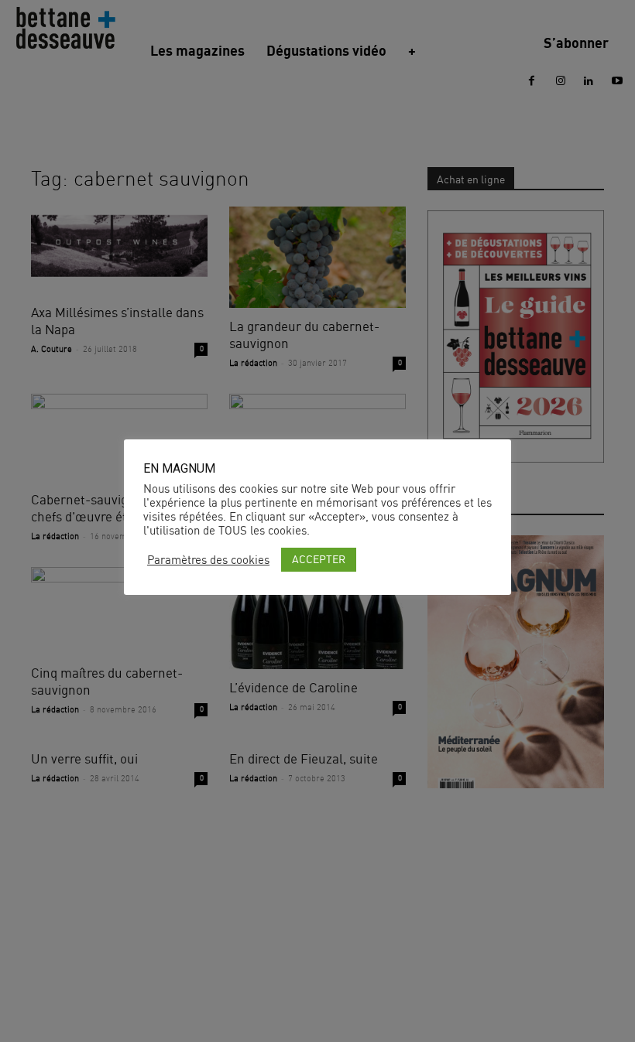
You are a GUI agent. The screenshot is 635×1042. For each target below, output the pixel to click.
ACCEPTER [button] (318, 558)
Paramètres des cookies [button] (208, 560)
